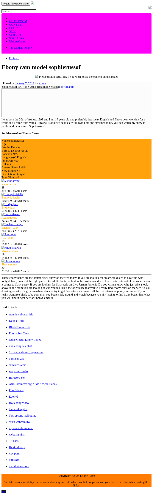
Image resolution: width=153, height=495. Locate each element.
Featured (14, 58)
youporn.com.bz (18, 371)
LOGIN (14, 28)
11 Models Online (20, 47)
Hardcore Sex (17, 377)
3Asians (13, 440)
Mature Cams (17, 41)
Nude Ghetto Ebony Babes (25, 339)
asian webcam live (20, 421)
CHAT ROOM (18, 21)
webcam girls (17, 434)
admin (42, 83)
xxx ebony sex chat (20, 346)
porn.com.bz (16, 358)
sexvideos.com (17, 365)
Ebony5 (13, 396)
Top (3, 491)
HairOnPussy (17, 447)
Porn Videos (16, 390)
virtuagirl (14, 459)
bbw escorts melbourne (22, 415)
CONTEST (16, 24)
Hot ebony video (19, 402)
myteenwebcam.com (21, 428)
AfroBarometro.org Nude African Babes (33, 384)
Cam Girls (15, 34)
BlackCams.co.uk (19, 327)
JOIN (12, 31)
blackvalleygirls (18, 409)
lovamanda (67, 86)
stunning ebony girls (21, 314)
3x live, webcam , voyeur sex (26, 352)
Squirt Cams (16, 38)
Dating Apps (16, 320)
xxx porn (14, 453)
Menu (16, 3)
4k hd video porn (19, 466)
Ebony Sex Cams (19, 333)
